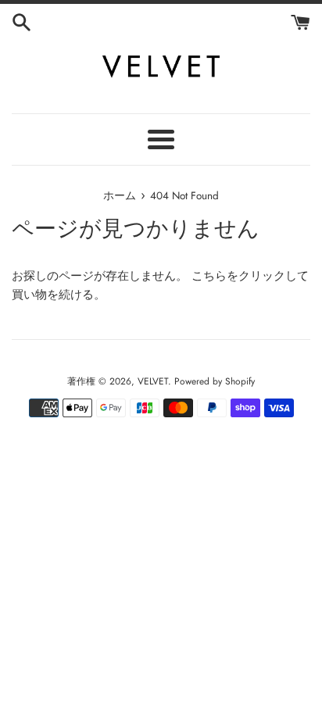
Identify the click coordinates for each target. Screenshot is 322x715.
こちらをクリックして (250, 275)
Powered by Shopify (214, 381)
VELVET (153, 381)
